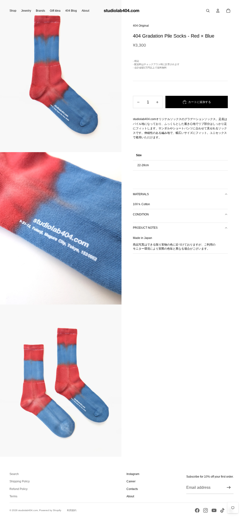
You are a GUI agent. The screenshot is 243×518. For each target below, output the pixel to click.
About (130, 496)
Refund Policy (18, 489)
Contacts (132, 489)
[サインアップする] (229, 487)
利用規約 (71, 510)
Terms (13, 496)
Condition (141, 214)
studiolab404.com (28, 510)
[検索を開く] (208, 10)
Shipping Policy (19, 481)
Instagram (132, 474)
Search (14, 474)
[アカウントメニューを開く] (218, 10)
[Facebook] (197, 510)
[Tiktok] (222, 510)
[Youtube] (214, 510)
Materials (141, 194)
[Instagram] (205, 510)
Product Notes (145, 227)
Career (131, 481)
